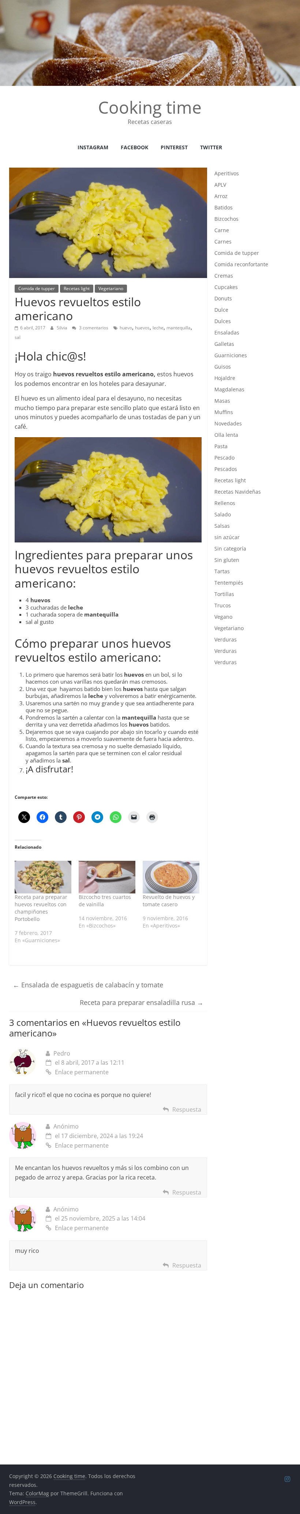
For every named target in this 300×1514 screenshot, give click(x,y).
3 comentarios (93, 328)
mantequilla (178, 328)
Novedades (228, 423)
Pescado (224, 457)
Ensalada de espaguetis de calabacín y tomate (88, 984)
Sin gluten (226, 559)
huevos (142, 328)
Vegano (223, 616)
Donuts (223, 298)
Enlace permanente (82, 1072)
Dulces (222, 321)
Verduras (225, 639)
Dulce (221, 309)
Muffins (223, 412)
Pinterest (174, 147)
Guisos (222, 366)
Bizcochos (226, 218)
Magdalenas (229, 389)
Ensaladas (226, 332)
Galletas (224, 343)
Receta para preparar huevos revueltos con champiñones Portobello (41, 907)
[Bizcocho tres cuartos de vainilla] (107, 877)
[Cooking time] (150, 4)
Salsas (222, 525)
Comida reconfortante (241, 264)
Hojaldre (224, 377)
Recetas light (77, 288)
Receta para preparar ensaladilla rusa (141, 1002)
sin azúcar (227, 537)
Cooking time (150, 107)
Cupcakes (226, 287)
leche (158, 328)
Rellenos (224, 503)
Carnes (223, 241)
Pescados (225, 468)
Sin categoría (230, 548)
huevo (126, 328)
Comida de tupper (36, 288)
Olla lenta (226, 434)
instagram (93, 147)
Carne (221, 230)
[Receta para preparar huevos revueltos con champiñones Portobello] (43, 877)
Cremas (223, 275)
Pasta (221, 446)
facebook (134, 147)
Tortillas (224, 593)
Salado (222, 514)
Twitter (211, 147)
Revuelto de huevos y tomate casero (169, 900)
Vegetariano (110, 288)
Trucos (222, 605)
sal (17, 337)
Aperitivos (226, 173)
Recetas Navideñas (237, 491)
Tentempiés (228, 582)
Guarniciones (230, 355)
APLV (220, 184)
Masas (222, 400)
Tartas (222, 571)
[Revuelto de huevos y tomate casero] (171, 877)
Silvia (62, 328)
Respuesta (186, 1109)
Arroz (221, 196)
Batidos (223, 207)
